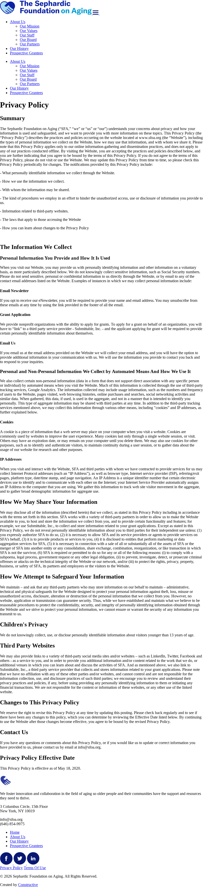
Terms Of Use (35, 868)
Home (15, 832)
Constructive (28, 885)
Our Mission (29, 26)
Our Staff (27, 35)
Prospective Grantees (26, 53)
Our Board (28, 39)
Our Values (28, 31)
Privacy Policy (11, 868)
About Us (17, 22)
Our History (19, 48)
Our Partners (30, 44)
